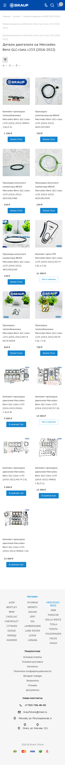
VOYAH (53, 643)
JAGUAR (32, 611)
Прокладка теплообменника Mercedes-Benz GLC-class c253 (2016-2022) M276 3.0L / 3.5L (48, 333)
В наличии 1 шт (16, 493)
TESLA (53, 624)
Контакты (32, 666)
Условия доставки (32, 661)
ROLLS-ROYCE (53, 619)
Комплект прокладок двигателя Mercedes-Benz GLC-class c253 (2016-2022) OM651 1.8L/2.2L (46, 475)
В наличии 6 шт (49, 495)
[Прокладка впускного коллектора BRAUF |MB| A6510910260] (16, 234)
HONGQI (11, 635)
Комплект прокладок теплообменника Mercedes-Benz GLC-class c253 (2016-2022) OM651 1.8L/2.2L (16, 119)
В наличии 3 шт (16, 424)
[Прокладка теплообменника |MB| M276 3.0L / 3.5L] (48, 305)
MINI (53, 610)
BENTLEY (11, 607)
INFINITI (32, 607)
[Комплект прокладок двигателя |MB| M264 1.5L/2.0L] (16, 376)
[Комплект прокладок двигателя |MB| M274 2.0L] (16, 447)
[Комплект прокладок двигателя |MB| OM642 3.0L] (16, 519)
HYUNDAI (32, 602)
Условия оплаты (32, 657)
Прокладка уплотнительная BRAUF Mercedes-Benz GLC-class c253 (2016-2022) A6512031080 (48, 119)
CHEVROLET (12, 621)
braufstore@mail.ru (35, 712)
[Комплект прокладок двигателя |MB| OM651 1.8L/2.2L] (48, 447)
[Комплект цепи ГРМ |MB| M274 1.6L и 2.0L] (48, 234)
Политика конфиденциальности (32, 671)
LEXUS (32, 635)
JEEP (32, 616)
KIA (32, 621)
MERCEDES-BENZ (53, 604)
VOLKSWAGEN (53, 633)
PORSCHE (53, 614)
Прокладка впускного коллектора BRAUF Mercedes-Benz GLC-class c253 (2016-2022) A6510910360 (48, 190)
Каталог (32, 596)
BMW (11, 611)
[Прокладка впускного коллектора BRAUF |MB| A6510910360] (48, 162)
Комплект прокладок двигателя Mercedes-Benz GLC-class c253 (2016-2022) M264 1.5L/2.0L (14, 404)
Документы (32, 690)
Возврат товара (32, 675)
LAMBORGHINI (32, 625)
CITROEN (11, 625)
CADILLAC (11, 616)
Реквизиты (32, 680)
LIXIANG (32, 640)
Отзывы (32, 685)
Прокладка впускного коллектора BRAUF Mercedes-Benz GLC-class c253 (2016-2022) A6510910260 (16, 262)
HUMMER (11, 640)
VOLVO (53, 638)
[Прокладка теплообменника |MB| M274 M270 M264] (16, 305)
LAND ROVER (32, 630)
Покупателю (32, 651)
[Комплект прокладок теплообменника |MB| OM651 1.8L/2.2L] (16, 91)
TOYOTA (53, 629)
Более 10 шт (16, 139)
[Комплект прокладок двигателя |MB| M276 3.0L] (48, 376)
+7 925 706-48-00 (35, 705)
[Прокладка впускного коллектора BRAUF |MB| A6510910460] (16, 162)
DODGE (12, 630)
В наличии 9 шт (16, 564)
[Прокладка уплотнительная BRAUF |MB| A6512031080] (48, 91)
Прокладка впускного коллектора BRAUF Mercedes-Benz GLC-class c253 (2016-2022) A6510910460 (16, 190)
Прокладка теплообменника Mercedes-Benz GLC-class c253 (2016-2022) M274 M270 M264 (16, 333)
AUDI (12, 602)
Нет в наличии (49, 279)
